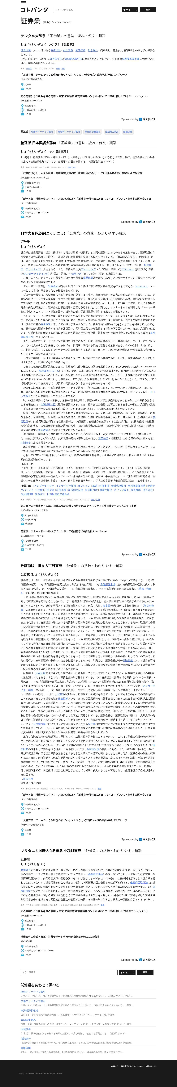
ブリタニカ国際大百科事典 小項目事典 (51, 850)
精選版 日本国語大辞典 (38, 143)
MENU (23, 3)
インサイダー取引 (66, 485)
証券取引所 (91, 490)
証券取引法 (56, 58)
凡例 (63, 69)
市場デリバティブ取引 (69, 132)
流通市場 (88, 277)
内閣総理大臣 (48, 404)
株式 (94, 485)
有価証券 (56, 50)
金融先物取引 (118, 485)
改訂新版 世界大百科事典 (41, 566)
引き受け (93, 50)
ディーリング (88, 269)
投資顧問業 (27, 494)
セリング (76, 273)
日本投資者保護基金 (58, 494)
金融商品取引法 (73, 58)
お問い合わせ (150, 1066)
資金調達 (46, 324)
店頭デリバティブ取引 (42, 132)
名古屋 (106, 605)
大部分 (60, 694)
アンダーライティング (36, 273)
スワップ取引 (121, 490)
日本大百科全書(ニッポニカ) (43, 233)
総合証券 (63, 698)
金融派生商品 (112, 132)
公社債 (39, 490)
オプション (84, 485)
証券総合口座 (75, 490)
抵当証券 (148, 490)
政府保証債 (93, 749)
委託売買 (80, 50)
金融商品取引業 (130, 58)
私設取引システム (49, 370)
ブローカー (127, 269)
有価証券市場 (107, 584)
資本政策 (43, 430)
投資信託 (40, 494)
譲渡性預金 (106, 490)
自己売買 (68, 50)
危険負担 (128, 660)
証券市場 (26, 50)
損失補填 (136, 490)
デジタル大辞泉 (33, 36)
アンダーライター (44, 485)
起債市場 (104, 485)
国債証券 (127, 132)
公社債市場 (39, 724)
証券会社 (53, 286)
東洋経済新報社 (92, 132)
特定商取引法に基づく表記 (132, 1066)
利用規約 (114, 1066)
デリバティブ (33, 269)
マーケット (141, 286)
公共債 (91, 724)
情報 (58, 69)
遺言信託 (103, 438)
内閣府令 (26, 442)
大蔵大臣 (41, 673)
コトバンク (34, 9)
